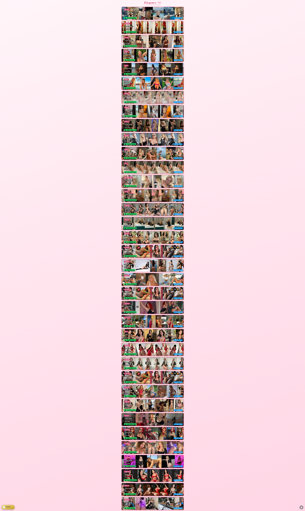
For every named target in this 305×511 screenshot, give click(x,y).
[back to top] (301, 507)
